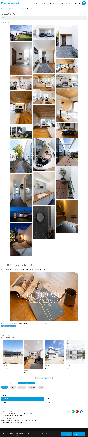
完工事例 (4, 402)
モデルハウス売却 (65, 3)
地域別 (9, 383)
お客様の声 (47, 402)
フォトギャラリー (6, 399)
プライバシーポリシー (34, 433)
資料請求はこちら (8, 326)
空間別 (44, 383)
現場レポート (48, 399)
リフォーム (61, 383)
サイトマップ (5, 425)
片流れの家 (22, 387)
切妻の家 (33, 387)
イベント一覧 (76, 3)
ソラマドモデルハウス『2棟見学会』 (47, 3)
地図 (31, 413)
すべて (5, 387)
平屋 (41, 387)
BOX (13, 387)
